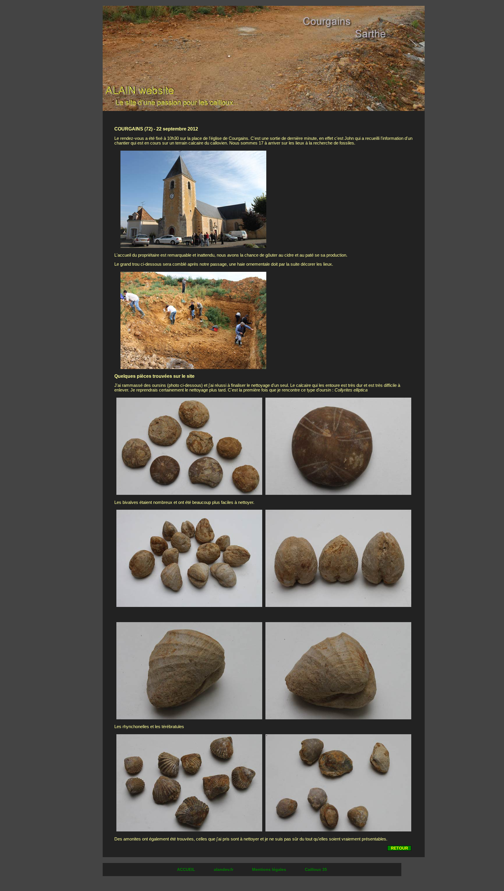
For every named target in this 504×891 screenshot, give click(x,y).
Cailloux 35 (316, 869)
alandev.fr (224, 869)
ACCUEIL (186, 869)
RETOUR (399, 848)
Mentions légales (269, 869)
